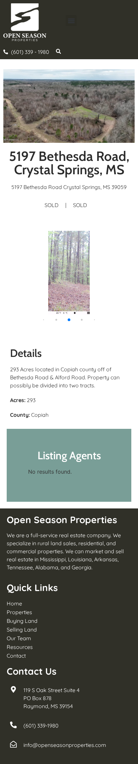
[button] (71, 20)
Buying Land (22, 620)
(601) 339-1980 (41, 725)
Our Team (19, 638)
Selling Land (22, 629)
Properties (19, 612)
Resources (20, 647)
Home (14, 603)
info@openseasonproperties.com (64, 745)
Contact (16, 655)
